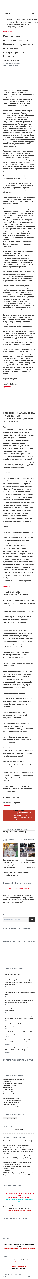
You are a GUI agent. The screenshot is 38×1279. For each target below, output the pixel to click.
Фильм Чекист (7, 1096)
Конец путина (27, 19)
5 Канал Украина (8, 1087)
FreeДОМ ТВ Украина (10, 1085)
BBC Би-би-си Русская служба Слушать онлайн (18, 1173)
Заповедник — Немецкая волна (13, 1094)
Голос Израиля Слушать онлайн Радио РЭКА (17, 1155)
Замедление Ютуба (9, 1091)
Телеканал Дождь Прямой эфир (13, 1079)
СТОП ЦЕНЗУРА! (8, 1089)
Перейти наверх (29, 1275)
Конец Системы (8, 32)
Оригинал (7, 387)
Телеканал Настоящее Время (12, 1083)
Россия (17, 19)
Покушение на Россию (10, 1104)
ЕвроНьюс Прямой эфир (11, 1098)
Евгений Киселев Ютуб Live (12, 1106)
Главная (10, 19)
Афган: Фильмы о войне (11, 1102)
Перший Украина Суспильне (12, 1100)
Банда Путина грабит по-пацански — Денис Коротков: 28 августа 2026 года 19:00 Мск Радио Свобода (19, 982)
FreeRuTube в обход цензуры (19, 888)
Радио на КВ (7, 1081)
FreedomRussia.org (12, 60)
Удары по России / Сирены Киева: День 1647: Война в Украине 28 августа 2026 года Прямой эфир (20, 992)
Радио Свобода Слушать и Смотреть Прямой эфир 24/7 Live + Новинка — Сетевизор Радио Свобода (18, 1151)
